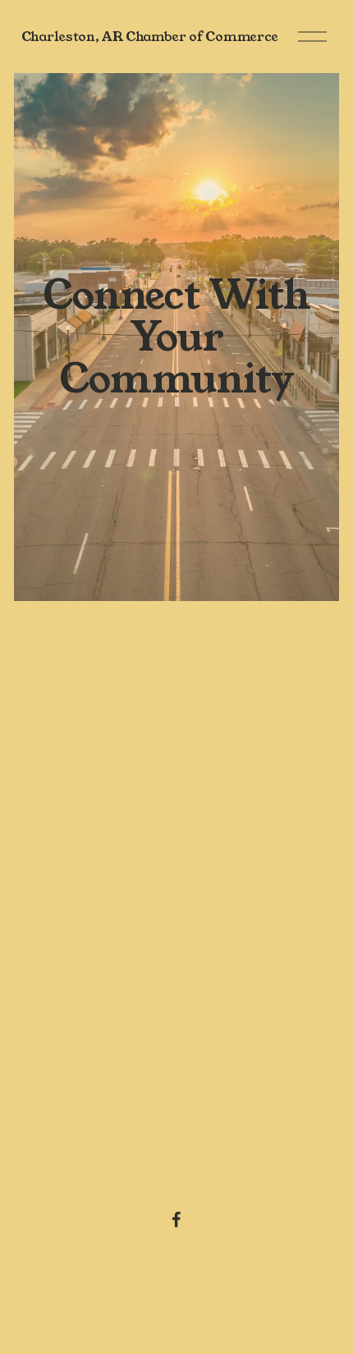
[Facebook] (176, 1219)
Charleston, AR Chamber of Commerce (149, 36)
